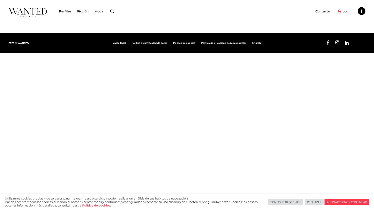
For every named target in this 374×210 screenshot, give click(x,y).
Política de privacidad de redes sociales (223, 42)
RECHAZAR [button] (314, 202)
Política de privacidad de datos (149, 42)
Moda (98, 11)
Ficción (83, 11)
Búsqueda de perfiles (112, 11)
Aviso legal (119, 42)
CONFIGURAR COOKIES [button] (285, 202)
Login (347, 11)
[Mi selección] (361, 11)
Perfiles (65, 11)
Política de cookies (184, 42)
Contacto (322, 11)
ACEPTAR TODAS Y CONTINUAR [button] (347, 202)
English (256, 42)
